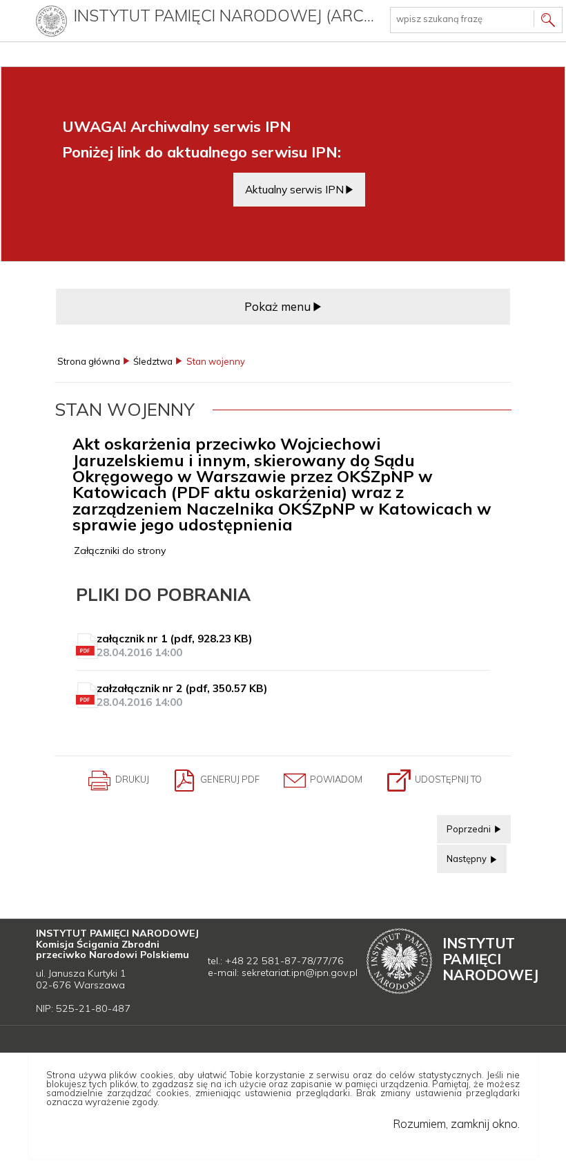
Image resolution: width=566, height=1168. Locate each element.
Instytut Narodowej (490, 959)
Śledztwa (153, 361)
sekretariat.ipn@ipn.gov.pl (300, 972)
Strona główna (88, 361)
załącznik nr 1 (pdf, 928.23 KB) (174, 645)
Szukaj (548, 22)
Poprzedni (465, 824)
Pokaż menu (277, 306)
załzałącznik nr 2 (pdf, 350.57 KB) (182, 695)
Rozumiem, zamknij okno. (456, 1123)
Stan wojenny (215, 361)
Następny (463, 854)
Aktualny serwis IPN (294, 189)
